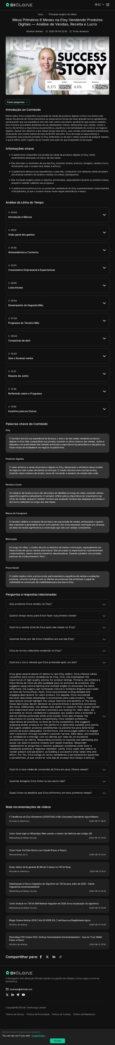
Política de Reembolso (84, 1014)
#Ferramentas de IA (18, 854)
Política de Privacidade (38, 1014)
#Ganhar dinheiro (34, 31)
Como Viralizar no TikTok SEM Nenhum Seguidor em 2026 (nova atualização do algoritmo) (54, 903)
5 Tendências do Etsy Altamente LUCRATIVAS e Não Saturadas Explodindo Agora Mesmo (53, 816)
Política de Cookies (61, 1014)
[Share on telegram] (17, 994)
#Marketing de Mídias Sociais (23, 838)
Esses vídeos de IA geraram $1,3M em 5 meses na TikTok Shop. (40, 867)
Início (40, 14)
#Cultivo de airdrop (18, 924)
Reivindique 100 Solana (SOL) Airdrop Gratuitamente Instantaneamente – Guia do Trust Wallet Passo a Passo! (55, 938)
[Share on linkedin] (12, 994)
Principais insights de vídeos (63, 14)
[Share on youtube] (23, 994)
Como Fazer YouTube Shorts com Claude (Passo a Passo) (38, 850)
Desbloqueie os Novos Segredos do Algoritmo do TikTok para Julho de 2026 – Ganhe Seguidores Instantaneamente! (51, 885)
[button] (99, 4)
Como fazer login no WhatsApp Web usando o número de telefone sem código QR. (50, 833)
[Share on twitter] (7, 994)
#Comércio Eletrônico (19, 821)
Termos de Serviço (15, 1014)
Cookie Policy (38, 1035)
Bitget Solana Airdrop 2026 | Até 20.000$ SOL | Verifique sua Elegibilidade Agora (49, 920)
